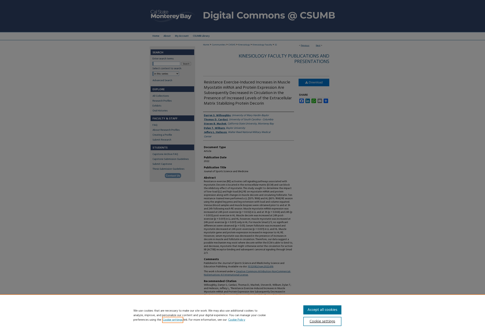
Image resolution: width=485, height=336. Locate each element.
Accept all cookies (322, 310)
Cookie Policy (236, 319)
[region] (242, 315)
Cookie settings (173, 319)
